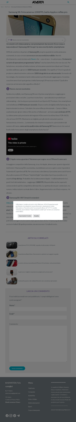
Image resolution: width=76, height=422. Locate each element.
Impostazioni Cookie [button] (25, 216)
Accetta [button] (36, 216)
